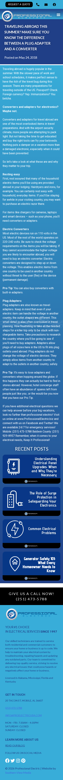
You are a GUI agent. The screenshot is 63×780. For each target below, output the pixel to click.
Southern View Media (18, 772)
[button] (58, 14)
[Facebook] (7, 760)
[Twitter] (12, 760)
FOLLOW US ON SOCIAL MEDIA (23, 752)
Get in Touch (15, 694)
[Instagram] (18, 760)
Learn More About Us (21, 739)
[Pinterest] (23, 760)
